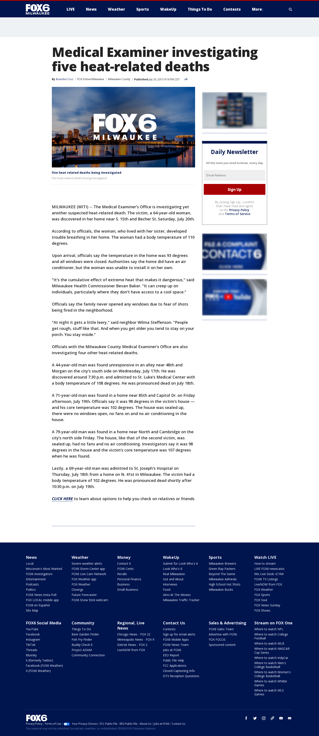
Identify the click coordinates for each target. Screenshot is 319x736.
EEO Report (171, 655)
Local (29, 563)
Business (123, 584)
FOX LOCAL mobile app (42, 600)
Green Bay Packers (222, 569)
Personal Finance (129, 579)
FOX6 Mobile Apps (176, 639)
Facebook (33, 634)
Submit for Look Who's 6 (180, 563)
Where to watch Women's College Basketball (272, 674)
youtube (281, 718)
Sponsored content (222, 645)
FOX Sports (262, 595)
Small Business (127, 589)
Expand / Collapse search (290, 9)
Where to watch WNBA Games (270, 683)
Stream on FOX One (273, 622)
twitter (255, 718)
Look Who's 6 (172, 569)
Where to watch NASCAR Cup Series (271, 651)
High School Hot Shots (224, 584)
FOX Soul (260, 600)
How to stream (265, 563)
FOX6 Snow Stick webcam (90, 600)
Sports (215, 557)
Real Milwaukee (174, 574)
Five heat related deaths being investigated (86, 172)
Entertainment (36, 579)
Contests (169, 629)
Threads (31, 650)
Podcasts (32, 584)
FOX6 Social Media (43, 622)
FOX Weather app (84, 579)
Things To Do (81, 629)
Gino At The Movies (177, 595)
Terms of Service (237, 214)
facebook (246, 718)
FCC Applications (174, 665)
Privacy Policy (239, 210)
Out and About (173, 579)
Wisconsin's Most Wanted (44, 569)
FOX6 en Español (38, 605)
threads (272, 718)
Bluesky (31, 655)
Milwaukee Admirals (223, 579)
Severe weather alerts (87, 563)
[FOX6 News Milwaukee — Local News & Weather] (40, 9)
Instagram (33, 639)
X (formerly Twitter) (39, 660)
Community (83, 622)
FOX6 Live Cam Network (89, 574)
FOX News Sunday (267, 605)
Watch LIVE (265, 557)
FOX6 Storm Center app (88, 569)
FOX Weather (81, 584)
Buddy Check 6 (82, 645)
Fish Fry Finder (82, 639)
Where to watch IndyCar (271, 658)
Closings (77, 589)
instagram (263, 718)
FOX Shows (262, 610)
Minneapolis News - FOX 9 (135, 639)
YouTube (32, 629)
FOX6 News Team (176, 645)
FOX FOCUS (217, 639)
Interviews (170, 584)
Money (123, 557)
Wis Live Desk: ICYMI (269, 574)
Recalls (122, 574)
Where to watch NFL (268, 629)
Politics (31, 589)
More (257, 9)
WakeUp (171, 557)
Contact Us (174, 622)
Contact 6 (124, 563)
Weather (80, 557)
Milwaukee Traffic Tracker (181, 600)
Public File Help (173, 660)
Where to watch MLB (269, 643)
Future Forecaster (84, 595)
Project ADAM (82, 650)
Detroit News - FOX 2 (132, 645)
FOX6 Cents (125, 569)
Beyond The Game (222, 574)
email (289, 718)
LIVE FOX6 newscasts (269, 569)
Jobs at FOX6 (172, 650)
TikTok (30, 645)
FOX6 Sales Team (221, 629)
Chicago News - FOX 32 (133, 634)
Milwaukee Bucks (221, 589)
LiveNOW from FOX (268, 584)
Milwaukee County (119, 79)
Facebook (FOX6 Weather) (44, 665)
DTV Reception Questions (181, 676)
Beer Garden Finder (85, 634)
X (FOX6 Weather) (38, 671)
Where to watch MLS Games (269, 692)
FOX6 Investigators (39, 574)
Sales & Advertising (227, 622)
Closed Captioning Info (179, 671)
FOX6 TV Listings (266, 579)
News (31, 557)
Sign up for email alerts (179, 634)
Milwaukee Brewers (222, 563)
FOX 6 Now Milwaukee (90, 79)
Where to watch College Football (271, 636)
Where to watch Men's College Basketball (270, 665)
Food (166, 589)
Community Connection (88, 655)
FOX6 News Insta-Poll (41, 595)
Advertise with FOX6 (223, 634)
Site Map (32, 610)
